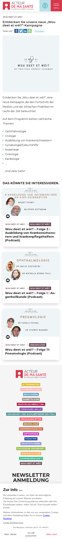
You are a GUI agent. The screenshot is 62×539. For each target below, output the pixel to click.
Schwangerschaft (31, 458)
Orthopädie (31, 434)
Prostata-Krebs (31, 444)
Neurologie (31, 424)
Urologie (10, 135)
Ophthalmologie (15, 131)
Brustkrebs (31, 394)
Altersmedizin (30, 384)
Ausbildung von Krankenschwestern (28, 140)
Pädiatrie (31, 439)
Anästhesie (12, 149)
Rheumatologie (30, 453)
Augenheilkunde (31, 389)
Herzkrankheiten (31, 419)
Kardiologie (12, 158)
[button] (56, 5)
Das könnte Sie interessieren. (31, 183)
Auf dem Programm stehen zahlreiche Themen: (27, 121)
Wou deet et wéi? (12, 17)
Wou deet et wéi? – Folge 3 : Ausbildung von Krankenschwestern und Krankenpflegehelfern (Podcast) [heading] (30, 234)
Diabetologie (31, 399)
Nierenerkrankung (31, 429)
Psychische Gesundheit (31, 448)
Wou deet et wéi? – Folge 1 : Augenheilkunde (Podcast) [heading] (30, 295)
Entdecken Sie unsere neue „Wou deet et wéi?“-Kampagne (29, 23)
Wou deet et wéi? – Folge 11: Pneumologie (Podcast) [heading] (27, 351)
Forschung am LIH (31, 409)
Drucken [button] (39, 31)
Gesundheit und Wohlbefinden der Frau (31, 414)
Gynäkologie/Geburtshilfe (21, 145)
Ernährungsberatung (31, 404)
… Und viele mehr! (14, 171)
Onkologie (11, 154)
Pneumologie (37, 345)
